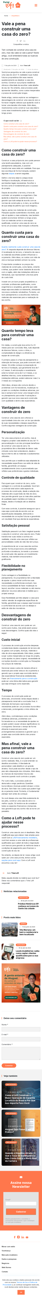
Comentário (7, 1044)
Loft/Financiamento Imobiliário (24, 838)
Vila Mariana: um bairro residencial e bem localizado (28, 932)
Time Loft (15, 873)
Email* (8, 1200)
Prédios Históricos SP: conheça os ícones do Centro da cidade (28, 906)
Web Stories (6, 1267)
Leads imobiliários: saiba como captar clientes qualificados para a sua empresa (27, 954)
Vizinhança (6, 1251)
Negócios (5, 1263)
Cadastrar (21, 1212)
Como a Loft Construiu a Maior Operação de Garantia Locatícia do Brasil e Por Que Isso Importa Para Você (20, 1099)
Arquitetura (15, 16)
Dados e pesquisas (9, 1259)
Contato (5, 1272)
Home (6, 16)
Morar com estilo (8, 1247)
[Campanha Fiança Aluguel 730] (21, 315)
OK (21, 1292)
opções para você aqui (11, 860)
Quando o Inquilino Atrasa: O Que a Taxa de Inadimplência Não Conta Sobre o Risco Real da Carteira (21, 1157)
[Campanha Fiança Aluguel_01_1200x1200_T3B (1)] (21, 983)
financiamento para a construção (23, 678)
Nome (5, 1025)
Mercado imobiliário (9, 1255)
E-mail (5, 1034)
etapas (11, 173)
